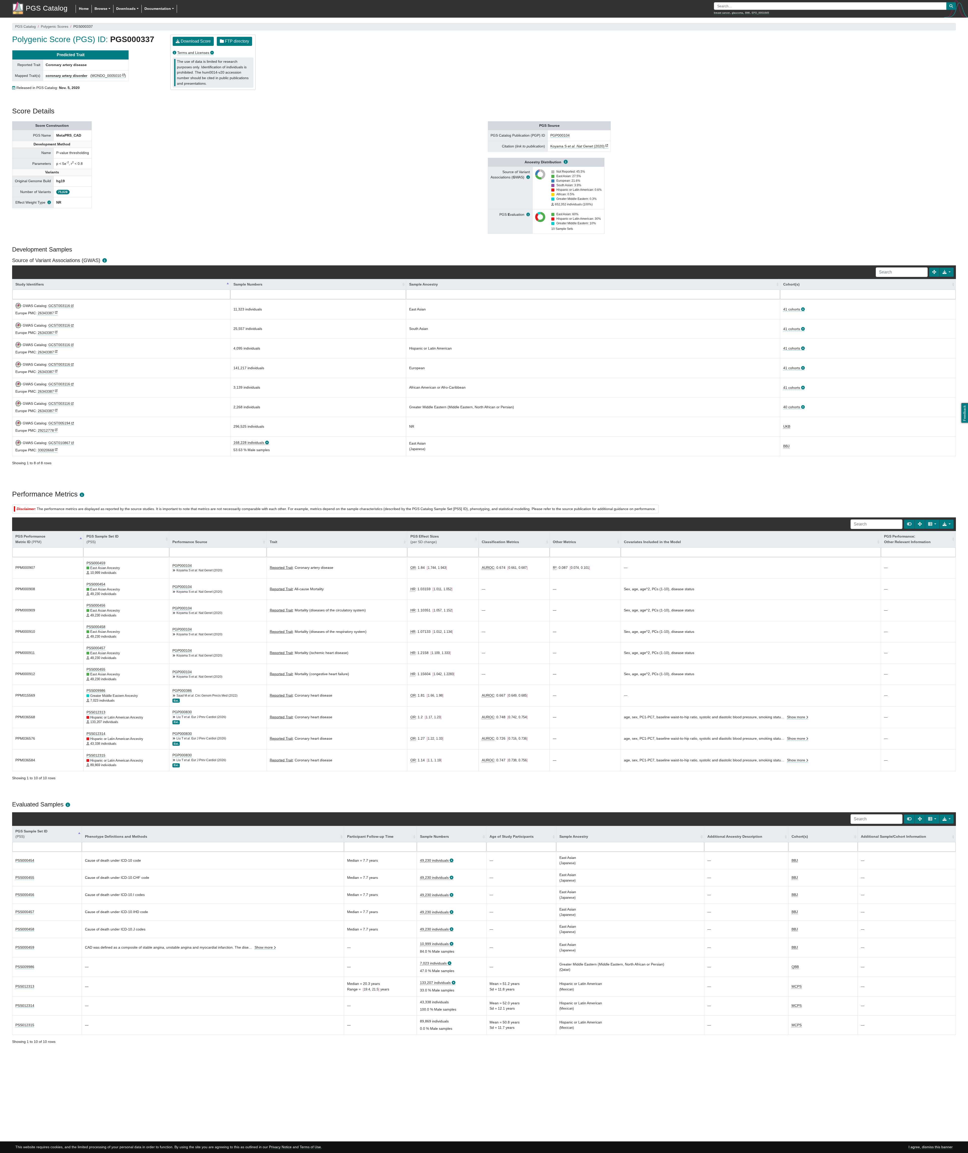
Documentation (157, 9)
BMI (747, 12)
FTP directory (236, 41)
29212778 (46, 430)
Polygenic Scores (54, 26)
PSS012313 (95, 712)
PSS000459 (95, 563)
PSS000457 (95, 648)
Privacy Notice (280, 1147)
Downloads (126, 9)
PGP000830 (182, 712)
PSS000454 (95, 584)
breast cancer (722, 12)
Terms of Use (310, 1147)
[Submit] (951, 6)
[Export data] (946, 272)
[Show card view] (909, 524)
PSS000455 (95, 669)
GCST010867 (59, 443)
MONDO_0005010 (106, 76)
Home (84, 9)
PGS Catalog (25, 26)
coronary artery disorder (66, 76)
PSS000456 (95, 605)
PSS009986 (95, 691)
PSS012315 (95, 755)
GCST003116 (59, 306)
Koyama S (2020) (577, 146)
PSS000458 (95, 627)
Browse (101, 9)
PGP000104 (560, 135)
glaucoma (737, 12)
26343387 (46, 313)
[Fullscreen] (934, 272)
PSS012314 (95, 734)
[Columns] (932, 524)
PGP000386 (182, 691)
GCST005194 (59, 423)
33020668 (46, 450)
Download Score (195, 41)
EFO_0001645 (760, 12)
